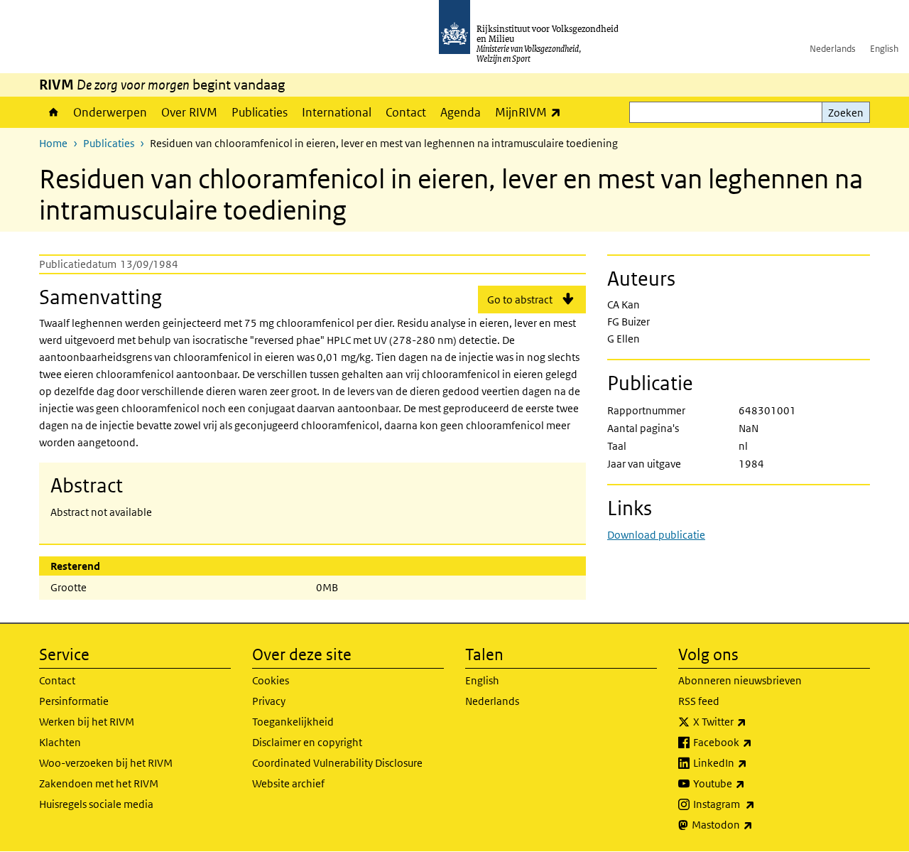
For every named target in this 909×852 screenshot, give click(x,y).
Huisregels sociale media (96, 804)
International (336, 112)
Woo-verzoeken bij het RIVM (106, 763)
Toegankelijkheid (293, 721)
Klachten (60, 742)
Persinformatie (74, 701)
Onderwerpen (110, 112)
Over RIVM (189, 112)
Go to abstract (520, 299)
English (884, 49)
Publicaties (260, 112)
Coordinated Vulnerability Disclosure (337, 763)
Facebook (754, 742)
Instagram (755, 804)
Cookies (270, 680)
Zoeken (846, 112)
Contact (406, 112)
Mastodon (753, 824)
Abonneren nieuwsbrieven (740, 680)
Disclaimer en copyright (307, 742)
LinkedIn (751, 762)
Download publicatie (656, 534)
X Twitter (751, 721)
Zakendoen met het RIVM (98, 783)
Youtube (750, 783)
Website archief (288, 783)
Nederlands (833, 49)
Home (52, 112)
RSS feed (698, 701)
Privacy (268, 701)
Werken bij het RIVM (86, 721)
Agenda (460, 112)
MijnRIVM (531, 112)
